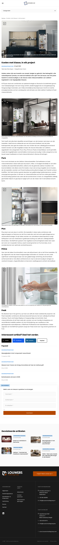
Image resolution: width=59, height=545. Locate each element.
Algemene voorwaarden (42, 541)
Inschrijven (29, 413)
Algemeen (5, 490)
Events (4, 504)
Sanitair (4, 507)
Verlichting (5, 501)
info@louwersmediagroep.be (47, 523)
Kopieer (42, 340)
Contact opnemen (20, 495)
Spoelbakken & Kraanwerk (6, 497)
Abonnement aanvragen (21, 500)
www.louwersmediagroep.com (48, 531)
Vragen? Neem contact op (44, 473)
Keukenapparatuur (8, 66)
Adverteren (20, 492)
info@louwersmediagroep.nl (47, 500)
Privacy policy (53, 541)
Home (3, 18)
